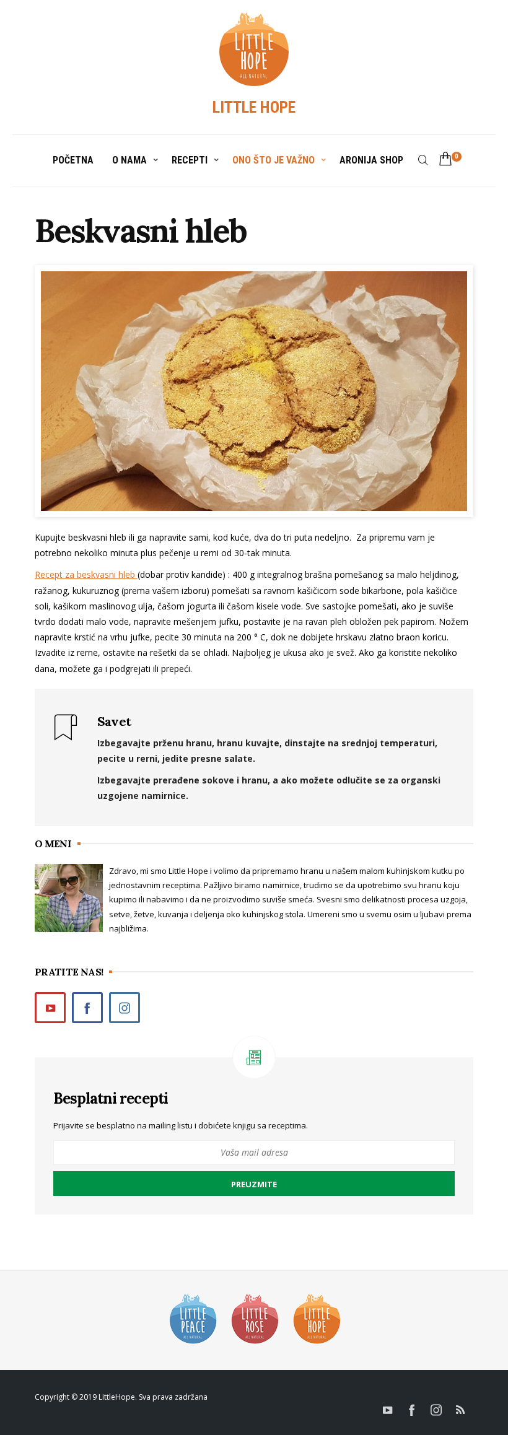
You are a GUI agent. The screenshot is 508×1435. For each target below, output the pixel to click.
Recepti (190, 160)
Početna (73, 160)
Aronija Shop (371, 160)
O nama (129, 160)
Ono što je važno (273, 160)
